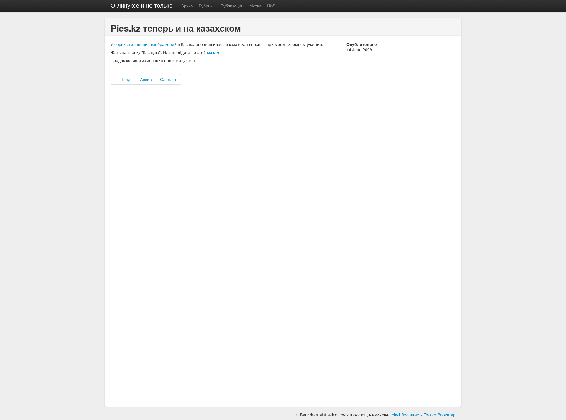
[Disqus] (224, 174)
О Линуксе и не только (141, 5)
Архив (187, 6)
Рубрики (207, 6)
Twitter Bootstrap (439, 415)
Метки (255, 6)
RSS (271, 6)
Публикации (232, 6)
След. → (168, 79)
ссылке (214, 52)
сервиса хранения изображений (145, 44)
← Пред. (123, 79)
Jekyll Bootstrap (404, 415)
